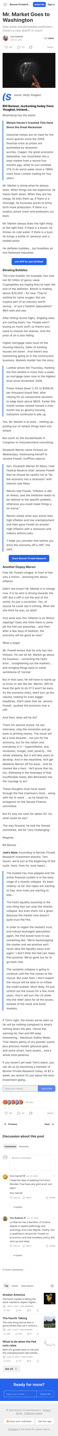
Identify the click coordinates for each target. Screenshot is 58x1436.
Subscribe (39, 4)
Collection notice (33, 1413)
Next (47, 1124)
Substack (13, 1429)
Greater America (14, 1294)
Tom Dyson (26, 1357)
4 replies (17, 1255)
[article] (29, 1302)
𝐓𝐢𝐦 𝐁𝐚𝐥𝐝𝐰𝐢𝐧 (16, 1217)
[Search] (52, 1286)
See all (9, 1368)
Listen (51, 38)
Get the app (44, 1421)
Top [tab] (6, 1285)
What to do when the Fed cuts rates (19, 1343)
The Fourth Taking (15, 1318)
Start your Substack (21, 1421)
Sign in (51, 4)
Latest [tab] (14, 1285)
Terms (19, 1413)
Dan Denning (16, 37)
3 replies (17, 1207)
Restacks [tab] (24, 1146)
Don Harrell (16, 1175)
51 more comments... (14, 1269)
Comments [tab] (10, 1146)
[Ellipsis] (53, 1175)
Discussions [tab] (27, 1285)
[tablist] (16, 1146)
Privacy (47, 1410)
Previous (12, 1124)
